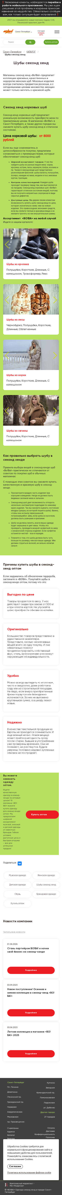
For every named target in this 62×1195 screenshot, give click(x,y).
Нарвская (12, 1107)
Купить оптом (51, 42)
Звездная (50, 1088)
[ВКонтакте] (20, 863)
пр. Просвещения (15, 1122)
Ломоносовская (47, 1098)
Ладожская (49, 1103)
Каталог (11, 1135)
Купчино (51, 1083)
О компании (13, 1128)
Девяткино (12, 1092)
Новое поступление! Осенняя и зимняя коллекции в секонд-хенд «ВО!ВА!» (30, 992)
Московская (12, 1117)
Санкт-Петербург (12, 52)
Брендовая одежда (46, 894)
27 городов (49, 1117)
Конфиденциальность (45, 1134)
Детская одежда (17, 885)
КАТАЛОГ (31, 52)
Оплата (51, 1128)
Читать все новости (14, 932)
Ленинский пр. (14, 1097)
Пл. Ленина (12, 1087)
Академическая (14, 1112)
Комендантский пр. (46, 1093)
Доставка (50, 1131)
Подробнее (31, 970)
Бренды (11, 1139)
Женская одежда (46, 875)
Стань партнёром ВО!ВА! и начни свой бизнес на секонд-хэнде (28, 950)
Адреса (11, 1132)
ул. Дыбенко (49, 1108)
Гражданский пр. (15, 1102)
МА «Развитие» (17, 1186)
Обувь (18, 894)
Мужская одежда (17, 875)
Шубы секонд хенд (46, 885)
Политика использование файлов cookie (29, 1172)
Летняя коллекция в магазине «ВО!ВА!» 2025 (29, 1033)
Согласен (15, 1166)
